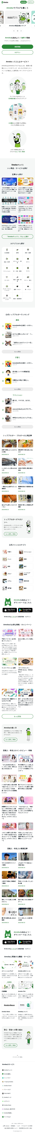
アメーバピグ (7, 1089)
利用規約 (13, 1126)
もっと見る (17, 351)
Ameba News (7, 1105)
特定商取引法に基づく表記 (25, 1128)
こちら (13, 616)
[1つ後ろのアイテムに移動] (21, 31)
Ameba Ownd (7, 1085)
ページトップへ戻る (17, 1057)
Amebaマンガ (7, 1097)
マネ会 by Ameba (8, 1081)
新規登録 (23, 2)
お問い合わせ (6, 1126)
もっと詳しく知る (11, 534)
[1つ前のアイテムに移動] (14, 31)
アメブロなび (7, 1117)
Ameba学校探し (8, 1113)
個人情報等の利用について (11, 1128)
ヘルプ (18, 1126)
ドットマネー (7, 1078)
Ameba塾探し (7, 1074)
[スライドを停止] (17, 31)
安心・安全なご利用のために (17, 1123)
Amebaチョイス (8, 1070)
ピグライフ (7, 1101)
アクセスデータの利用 (26, 1126)
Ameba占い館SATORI (9, 1109)
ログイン (30, 2)
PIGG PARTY (7, 1093)
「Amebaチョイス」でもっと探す (17, 236)
